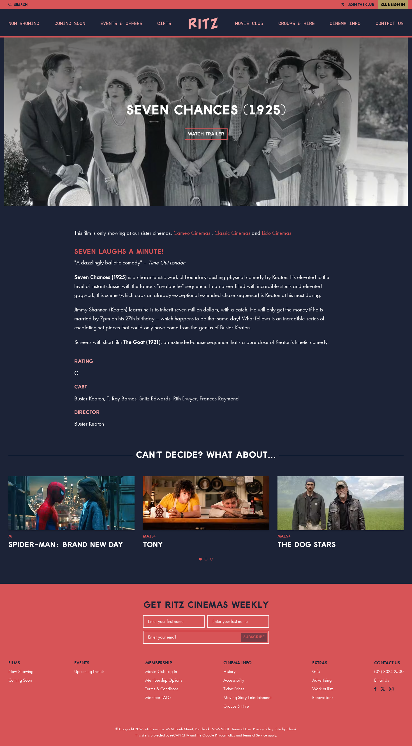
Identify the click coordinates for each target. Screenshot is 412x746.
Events (81, 663)
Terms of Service (255, 735)
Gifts (164, 23)
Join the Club (361, 4)
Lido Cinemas (276, 232)
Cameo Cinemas (191, 232)
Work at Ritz (322, 689)
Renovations (322, 697)
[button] (200, 559)
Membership (158, 663)
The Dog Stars (306, 544)
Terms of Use (241, 728)
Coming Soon (69, 23)
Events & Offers (121, 23)
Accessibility (233, 680)
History (229, 671)
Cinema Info (345, 23)
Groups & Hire (296, 23)
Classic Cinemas (232, 232)
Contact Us (390, 23)
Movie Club (249, 23)
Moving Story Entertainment (247, 697)
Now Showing (23, 23)
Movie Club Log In (161, 671)
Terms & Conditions (162, 689)
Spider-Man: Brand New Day (65, 544)
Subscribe (254, 637)
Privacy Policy (263, 728)
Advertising (322, 680)
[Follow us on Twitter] (383, 689)
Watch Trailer (206, 134)
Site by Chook (286, 728)
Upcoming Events (89, 671)
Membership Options (163, 680)
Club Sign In (393, 4)
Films (14, 663)
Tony (153, 544)
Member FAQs (158, 697)
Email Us (381, 680)
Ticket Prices (233, 689)
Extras (319, 663)
